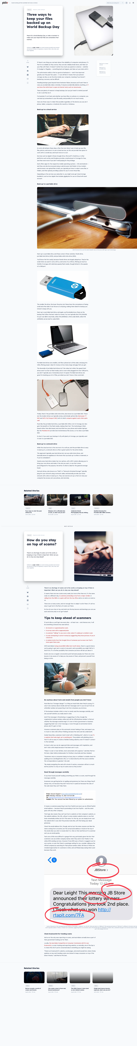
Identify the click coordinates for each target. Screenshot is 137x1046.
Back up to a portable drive (102, 68)
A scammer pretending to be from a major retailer (74, 596)
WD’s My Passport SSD (50, 418)
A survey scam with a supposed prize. (57, 630)
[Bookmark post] (27, 82)
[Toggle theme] (126, 3)
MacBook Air (46, 430)
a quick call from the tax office (68, 598)
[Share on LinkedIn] (27, 74)
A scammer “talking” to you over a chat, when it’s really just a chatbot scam (69, 633)
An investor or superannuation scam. (57, 628)
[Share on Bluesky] (27, 66)
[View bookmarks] (130, 3)
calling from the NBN (50, 598)
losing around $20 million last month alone (67, 646)
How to (29, 9)
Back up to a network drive (102, 72)
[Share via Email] (27, 78)
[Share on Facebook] (27, 70)
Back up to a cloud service (103, 64)
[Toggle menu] (133, 2)
